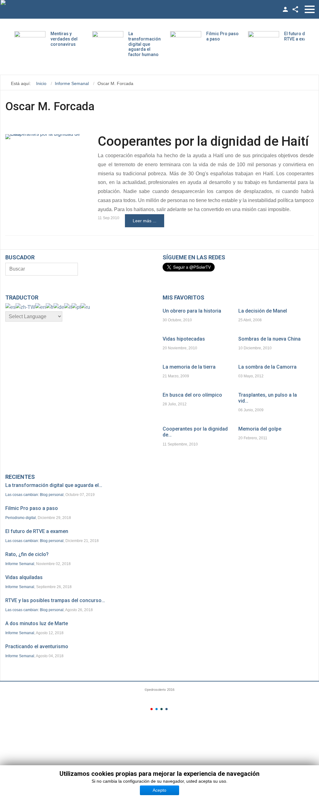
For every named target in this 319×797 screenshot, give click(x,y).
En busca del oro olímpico (192, 395)
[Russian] (85, 306)
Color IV (166, 709)
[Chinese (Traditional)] (25, 306)
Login (285, 9)
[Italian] (68, 306)
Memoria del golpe (259, 429)
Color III (161, 709)
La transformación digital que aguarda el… (53, 485)
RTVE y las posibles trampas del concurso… (55, 600)
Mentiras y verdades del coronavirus (64, 39)
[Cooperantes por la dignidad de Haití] (44, 136)
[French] (50, 306)
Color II (156, 709)
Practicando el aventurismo (36, 646)
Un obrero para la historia (192, 311)
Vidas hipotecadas (184, 339)
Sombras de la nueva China (269, 339)
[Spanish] (10, 306)
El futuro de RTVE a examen (299, 36)
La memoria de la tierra (189, 367)
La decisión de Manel (262, 311)
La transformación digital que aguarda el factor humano (144, 44)
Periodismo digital (20, 518)
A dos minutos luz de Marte (36, 623)
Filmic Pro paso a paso (31, 508)
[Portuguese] (76, 306)
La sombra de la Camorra (267, 367)
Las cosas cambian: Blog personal (34, 495)
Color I (151, 709)
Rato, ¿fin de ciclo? (27, 554)
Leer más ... (144, 220)
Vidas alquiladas (24, 577)
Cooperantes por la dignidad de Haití (203, 141)
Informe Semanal (19, 564)
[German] (59, 306)
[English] (40, 306)
